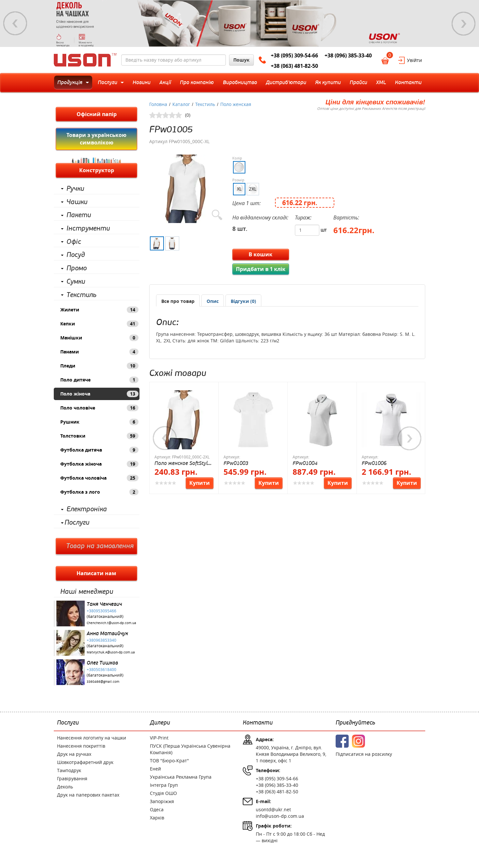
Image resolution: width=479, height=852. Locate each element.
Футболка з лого (97, 492)
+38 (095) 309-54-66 (294, 55)
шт (324, 230)
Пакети (78, 215)
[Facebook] (342, 741)
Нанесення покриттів (81, 746)
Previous (15, 23)
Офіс (73, 242)
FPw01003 (236, 463)
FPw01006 (374, 463)
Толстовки (97, 436)
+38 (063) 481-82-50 (294, 65)
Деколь (65, 787)
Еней (155, 769)
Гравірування (72, 778)
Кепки (97, 324)
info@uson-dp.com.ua (280, 816)
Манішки (97, 338)
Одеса (157, 809)
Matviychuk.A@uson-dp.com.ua (111, 652)
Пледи (97, 366)
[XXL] (253, 189)
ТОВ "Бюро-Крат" (169, 760)
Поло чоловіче (97, 408)
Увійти (414, 60)
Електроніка (86, 509)
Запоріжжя (162, 801)
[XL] (239, 189)
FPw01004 (305, 463)
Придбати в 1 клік (260, 269)
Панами (97, 352)
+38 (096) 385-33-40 (348, 55)
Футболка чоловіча (97, 478)
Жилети (97, 309)
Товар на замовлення (100, 546)
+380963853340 (101, 640)
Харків (157, 818)
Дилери (160, 722)
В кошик (260, 254)
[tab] (178, 300)
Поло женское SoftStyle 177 (182, 463)
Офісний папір (97, 114)
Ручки (75, 189)
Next (464, 23)
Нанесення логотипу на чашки (91, 738)
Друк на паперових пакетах (88, 795)
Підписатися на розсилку (364, 754)
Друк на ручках (74, 754)
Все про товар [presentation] (178, 301)
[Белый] (239, 167)
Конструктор (96, 170)
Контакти (258, 722)
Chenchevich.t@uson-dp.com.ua (111, 623)
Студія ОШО (163, 793)
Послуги (77, 522)
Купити (199, 482)
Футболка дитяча (97, 450)
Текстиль (81, 295)
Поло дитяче (97, 380)
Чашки (76, 202)
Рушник (97, 422)
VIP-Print (159, 738)
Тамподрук (69, 770)
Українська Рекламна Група (180, 777)
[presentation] (213, 301)
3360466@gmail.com (103, 682)
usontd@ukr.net (273, 809)
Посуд (75, 255)
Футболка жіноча (97, 464)
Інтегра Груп (164, 785)
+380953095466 (101, 610)
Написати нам (96, 573)
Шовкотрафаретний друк (85, 762)
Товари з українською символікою (96, 138)
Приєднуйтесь (355, 722)
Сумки (75, 281)
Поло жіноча (97, 394)
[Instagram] (358, 741)
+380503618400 (101, 669)
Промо (76, 268)
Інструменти (88, 228)
